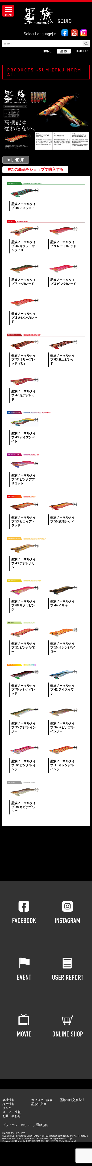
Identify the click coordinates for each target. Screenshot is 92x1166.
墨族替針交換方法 (72, 1100)
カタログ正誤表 (42, 1100)
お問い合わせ (11, 1116)
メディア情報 (11, 1112)
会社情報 (8, 1100)
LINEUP (17, 159)
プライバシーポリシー (17, 1125)
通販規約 (42, 1125)
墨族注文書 (38, 1104)
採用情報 (8, 1104)
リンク (7, 1108)
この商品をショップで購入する (37, 169)
